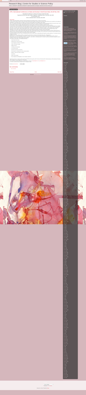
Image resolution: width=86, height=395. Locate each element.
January (65, 74)
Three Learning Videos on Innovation (69, 48)
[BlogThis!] (21, 63)
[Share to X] (22, 63)
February (65, 90)
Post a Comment (13, 68)
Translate (50, 385)
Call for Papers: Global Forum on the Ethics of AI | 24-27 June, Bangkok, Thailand (70, 40)
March (65, 71)
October (65, 78)
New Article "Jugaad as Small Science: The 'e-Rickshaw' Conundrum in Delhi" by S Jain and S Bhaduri (70, 33)
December (65, 75)
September (65, 80)
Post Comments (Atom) (37, 74)
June (64, 84)
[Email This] (20, 63)
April (64, 87)
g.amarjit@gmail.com (42, 60)
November (65, 77)
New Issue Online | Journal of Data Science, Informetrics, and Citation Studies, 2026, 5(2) (70, 46)
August (65, 81)
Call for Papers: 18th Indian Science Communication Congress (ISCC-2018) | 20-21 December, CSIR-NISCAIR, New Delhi (70, 58)
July (64, 65)
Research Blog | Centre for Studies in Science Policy (31, 4)
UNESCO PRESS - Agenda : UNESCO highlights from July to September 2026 (72, 43)
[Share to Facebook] (23, 63)
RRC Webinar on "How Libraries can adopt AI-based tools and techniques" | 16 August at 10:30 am (70, 50)
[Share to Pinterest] (24, 63)
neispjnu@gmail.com (35, 60)
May (64, 68)
